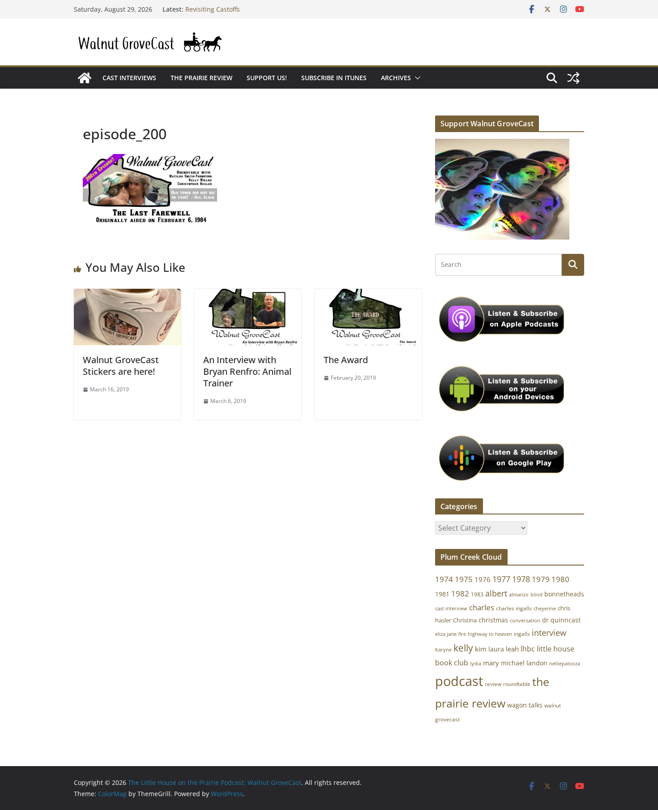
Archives (396, 77)
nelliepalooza (564, 663)
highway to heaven (490, 634)
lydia (475, 663)
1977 (501, 579)
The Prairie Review (201, 77)
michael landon (524, 663)
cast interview (451, 608)
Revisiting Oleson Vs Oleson (227, 7)
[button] (416, 78)
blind (536, 594)
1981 (442, 594)
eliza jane (446, 633)
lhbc (528, 649)
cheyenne (545, 608)
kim (481, 648)
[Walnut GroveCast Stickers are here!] (127, 295)
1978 (521, 579)
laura (496, 649)
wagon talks (525, 705)
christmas (493, 620)
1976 (482, 579)
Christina (465, 620)
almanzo (519, 594)
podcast (459, 681)
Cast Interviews (129, 77)
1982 (460, 593)
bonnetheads (564, 594)
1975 (464, 579)
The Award (346, 360)
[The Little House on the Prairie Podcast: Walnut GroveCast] (84, 78)
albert (496, 593)
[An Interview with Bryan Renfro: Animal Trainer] (247, 295)
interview (549, 632)
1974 (444, 579)
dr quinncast (561, 620)
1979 (541, 579)
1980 (560, 579)
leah (512, 648)
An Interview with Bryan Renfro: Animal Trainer (247, 371)
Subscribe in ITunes (334, 77)
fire (462, 633)
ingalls (522, 634)
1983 (477, 594)
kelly (463, 648)
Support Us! (267, 77)
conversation (525, 620)
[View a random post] (573, 78)
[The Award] (368, 295)
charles (481, 607)
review (493, 684)
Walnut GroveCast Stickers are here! (121, 365)
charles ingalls (514, 608)
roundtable (516, 684)
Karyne (443, 649)
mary (491, 662)
